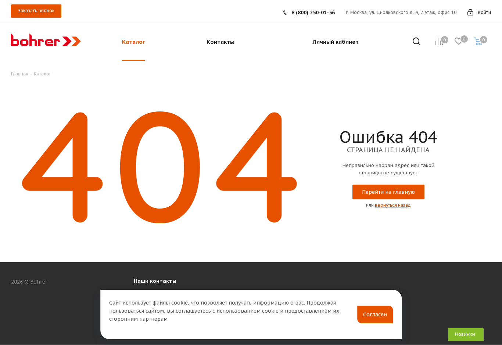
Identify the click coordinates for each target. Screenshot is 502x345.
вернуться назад (393, 205)
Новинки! (466, 334)
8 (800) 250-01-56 (313, 12)
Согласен (375, 314)
